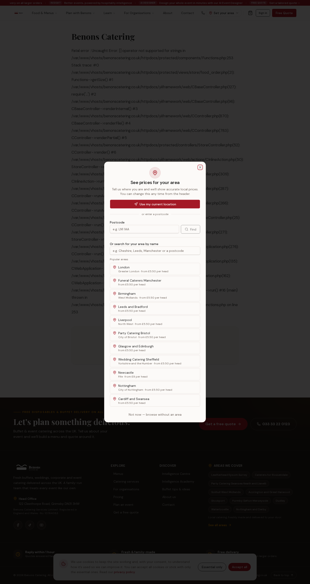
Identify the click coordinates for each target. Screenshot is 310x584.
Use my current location (158, 204)
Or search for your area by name (134, 244)
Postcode (117, 222)
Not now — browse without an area (155, 414)
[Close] (200, 167)
